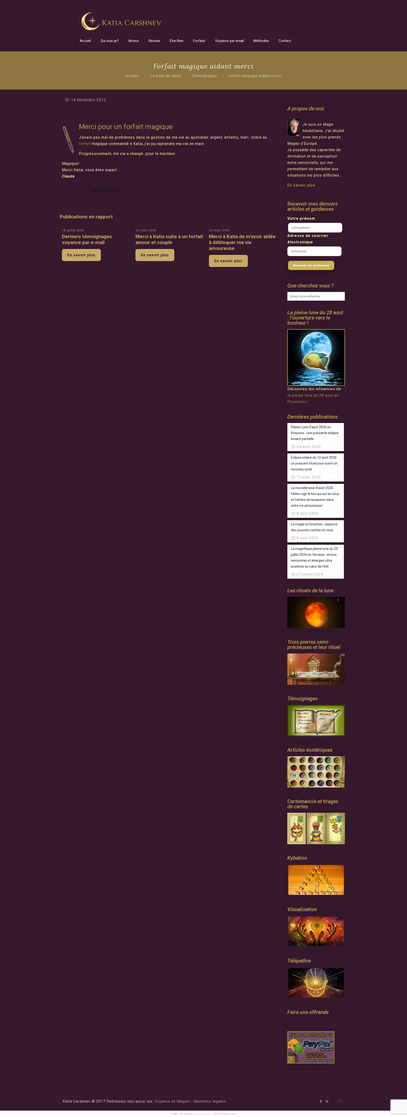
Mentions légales (210, 1101)
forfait (85, 143)
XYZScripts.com (225, 1113)
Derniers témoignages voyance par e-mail (87, 239)
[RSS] (327, 1101)
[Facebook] (320, 1101)
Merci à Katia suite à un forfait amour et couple (169, 239)
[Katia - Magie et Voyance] (121, 15)
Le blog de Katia (165, 76)
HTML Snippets (181, 1113)
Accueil (132, 76)
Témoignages (204, 76)
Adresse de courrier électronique (307, 238)
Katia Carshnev (103, 190)
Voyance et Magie (171, 1101)
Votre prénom (301, 218)
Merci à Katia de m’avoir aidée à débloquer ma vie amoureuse (242, 242)
